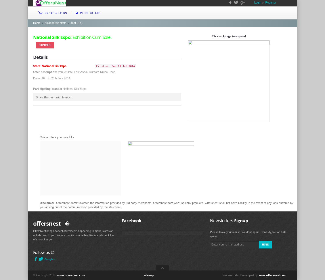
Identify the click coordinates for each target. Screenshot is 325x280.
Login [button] (257, 2)
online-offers (89, 13)
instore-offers (55, 13)
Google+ (49, 259)
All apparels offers (55, 23)
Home (36, 23)
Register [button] (270, 2)
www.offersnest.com (71, 275)
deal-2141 (77, 23)
